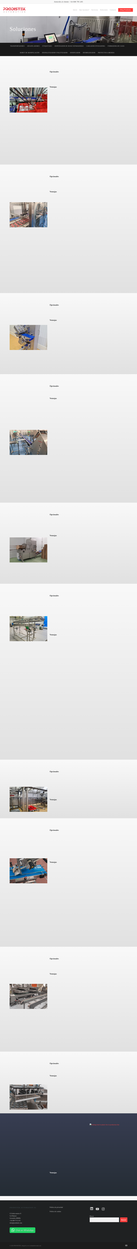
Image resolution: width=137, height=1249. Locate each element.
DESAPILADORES (33, 46)
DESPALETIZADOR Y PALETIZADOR (54, 52)
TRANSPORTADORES (17, 46)
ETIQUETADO (47, 46)
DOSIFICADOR (75, 52)
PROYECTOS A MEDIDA (106, 52)
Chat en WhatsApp (25, 1230)
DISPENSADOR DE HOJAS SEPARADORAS (69, 46)
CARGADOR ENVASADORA (95, 46)
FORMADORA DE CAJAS (116, 46)
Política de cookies (55, 1211)
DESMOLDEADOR (89, 52)
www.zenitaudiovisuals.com (34, 1245)
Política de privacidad (56, 1207)
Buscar (92, 1216)
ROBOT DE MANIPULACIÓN (29, 52)
